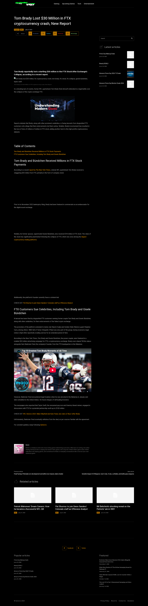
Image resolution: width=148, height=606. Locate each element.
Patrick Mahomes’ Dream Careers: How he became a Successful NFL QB (31, 508)
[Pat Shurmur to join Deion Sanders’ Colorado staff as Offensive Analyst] (74, 495)
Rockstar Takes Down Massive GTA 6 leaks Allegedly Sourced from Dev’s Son (114, 561)
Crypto (17, 30)
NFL (22, 30)
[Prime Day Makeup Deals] (130, 54)
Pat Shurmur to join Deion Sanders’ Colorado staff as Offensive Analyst (48, 303)
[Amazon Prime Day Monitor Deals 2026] (130, 84)
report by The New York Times (39, 170)
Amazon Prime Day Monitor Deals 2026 (111, 83)
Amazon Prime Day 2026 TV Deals (110, 73)
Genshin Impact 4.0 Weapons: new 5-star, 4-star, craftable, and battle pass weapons (108, 474)
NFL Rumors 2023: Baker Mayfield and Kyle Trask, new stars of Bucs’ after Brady (51, 414)
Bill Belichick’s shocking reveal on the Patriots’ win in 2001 (113, 508)
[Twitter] (78, 548)
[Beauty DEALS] (130, 64)
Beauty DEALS (103, 64)
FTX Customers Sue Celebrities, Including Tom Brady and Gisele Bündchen (40, 154)
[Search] (132, 38)
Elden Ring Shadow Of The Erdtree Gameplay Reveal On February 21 (115, 568)
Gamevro (43, 425)
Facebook (70, 548)
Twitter (84, 548)
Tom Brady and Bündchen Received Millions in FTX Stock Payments (37, 151)
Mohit (27, 445)
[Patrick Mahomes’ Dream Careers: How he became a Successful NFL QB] (32, 495)
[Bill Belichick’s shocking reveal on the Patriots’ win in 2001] (115, 495)
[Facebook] (64, 548)
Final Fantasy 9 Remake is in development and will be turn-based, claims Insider (38, 474)
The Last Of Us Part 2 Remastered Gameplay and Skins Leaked (115, 583)
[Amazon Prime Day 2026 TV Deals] (130, 74)
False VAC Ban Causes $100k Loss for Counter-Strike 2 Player (115, 576)
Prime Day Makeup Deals (107, 54)
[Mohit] (19, 449)
